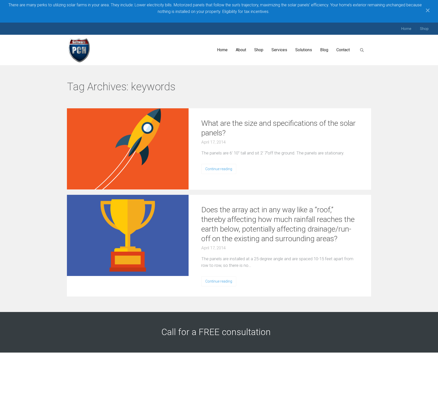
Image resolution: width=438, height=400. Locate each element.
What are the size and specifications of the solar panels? (278, 128)
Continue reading (218, 169)
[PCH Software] (79, 50)
